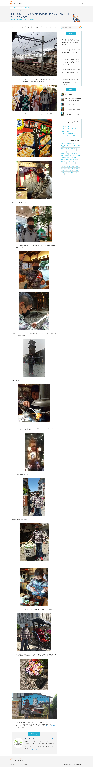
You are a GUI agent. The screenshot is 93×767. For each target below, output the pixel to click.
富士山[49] (76, 153)
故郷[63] (68, 151)
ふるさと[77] (77, 148)
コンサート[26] (68, 161)
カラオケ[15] (63, 166)
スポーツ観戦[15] (77, 164)
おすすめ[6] (68, 172)
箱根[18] (67, 164)
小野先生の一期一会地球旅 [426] (69, 128)
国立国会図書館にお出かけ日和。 (72, 109)
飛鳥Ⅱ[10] (78, 168)
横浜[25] (73, 161)
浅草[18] (71, 164)
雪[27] (76, 159)
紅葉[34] (71, 157)
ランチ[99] (72, 143)
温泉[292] (63, 143)
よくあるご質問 (24, 764)
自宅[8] (70, 170)
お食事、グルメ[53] (64, 153)
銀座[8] (67, 170)
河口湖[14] (73, 166)
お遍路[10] (73, 168)
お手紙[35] (67, 157)
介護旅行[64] (63, 151)
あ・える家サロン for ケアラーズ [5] (70, 135)
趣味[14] (77, 166)
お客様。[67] (63, 150)
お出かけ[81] (67, 148)
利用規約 (18, 764)
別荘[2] (62, 174)
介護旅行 (27, 7)
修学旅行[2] (76, 172)
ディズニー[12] (63, 168)
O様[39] (62, 157)
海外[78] (72, 148)
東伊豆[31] (63, 159)
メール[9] (63, 170)
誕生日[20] (63, 164)
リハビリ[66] (69, 150)
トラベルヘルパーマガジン (18, 7)
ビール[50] (71, 153)
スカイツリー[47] (73, 155)
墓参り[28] (72, 159)
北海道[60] (73, 151)
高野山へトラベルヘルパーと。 (72, 114)
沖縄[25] (77, 161)
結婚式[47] (67, 155)
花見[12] (69, 168)
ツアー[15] (68, 166)
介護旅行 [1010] (65, 126)
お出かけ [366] (65, 131)
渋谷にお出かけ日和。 (70, 104)
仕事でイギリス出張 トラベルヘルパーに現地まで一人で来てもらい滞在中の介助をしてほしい (73, 99)
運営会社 (13, 764)
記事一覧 (53, 738)
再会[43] (78, 155)
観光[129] (67, 143)
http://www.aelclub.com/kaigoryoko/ (32, 749)
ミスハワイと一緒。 (69, 94)
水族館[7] (63, 172)
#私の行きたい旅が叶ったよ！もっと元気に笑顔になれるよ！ (24, 19)
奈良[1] (66, 174)
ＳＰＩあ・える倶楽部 (50, 725)
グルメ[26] (63, 161)
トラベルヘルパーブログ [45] (68, 133)
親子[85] (62, 148)
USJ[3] (72, 172)
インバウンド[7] (75, 170)
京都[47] (62, 155)
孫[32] (75, 157)
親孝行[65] (74, 150)
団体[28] (67, 159)
